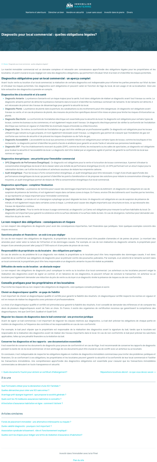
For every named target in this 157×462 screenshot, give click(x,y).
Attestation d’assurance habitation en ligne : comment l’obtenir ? (32, 403)
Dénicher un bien (56, 12)
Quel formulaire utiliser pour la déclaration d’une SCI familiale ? (30, 386)
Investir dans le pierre (114, 12)
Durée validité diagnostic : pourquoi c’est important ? (26, 426)
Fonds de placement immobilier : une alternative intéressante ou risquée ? (36, 422)
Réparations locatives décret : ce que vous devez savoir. (127, 372)
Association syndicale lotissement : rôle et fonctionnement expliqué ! (34, 430)
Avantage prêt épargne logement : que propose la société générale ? (33, 394)
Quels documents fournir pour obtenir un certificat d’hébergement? (35, 372)
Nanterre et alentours (36, 12)
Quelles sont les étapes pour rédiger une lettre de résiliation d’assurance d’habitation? (41, 435)
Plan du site (78, 460)
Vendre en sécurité (75, 12)
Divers (130, 12)
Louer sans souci (94, 12)
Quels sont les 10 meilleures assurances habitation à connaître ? (31, 399)
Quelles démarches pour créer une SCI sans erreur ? (25, 390)
